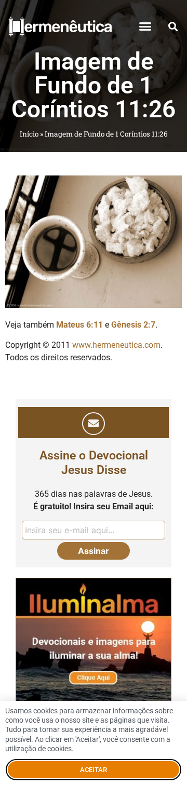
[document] (93, 393)
